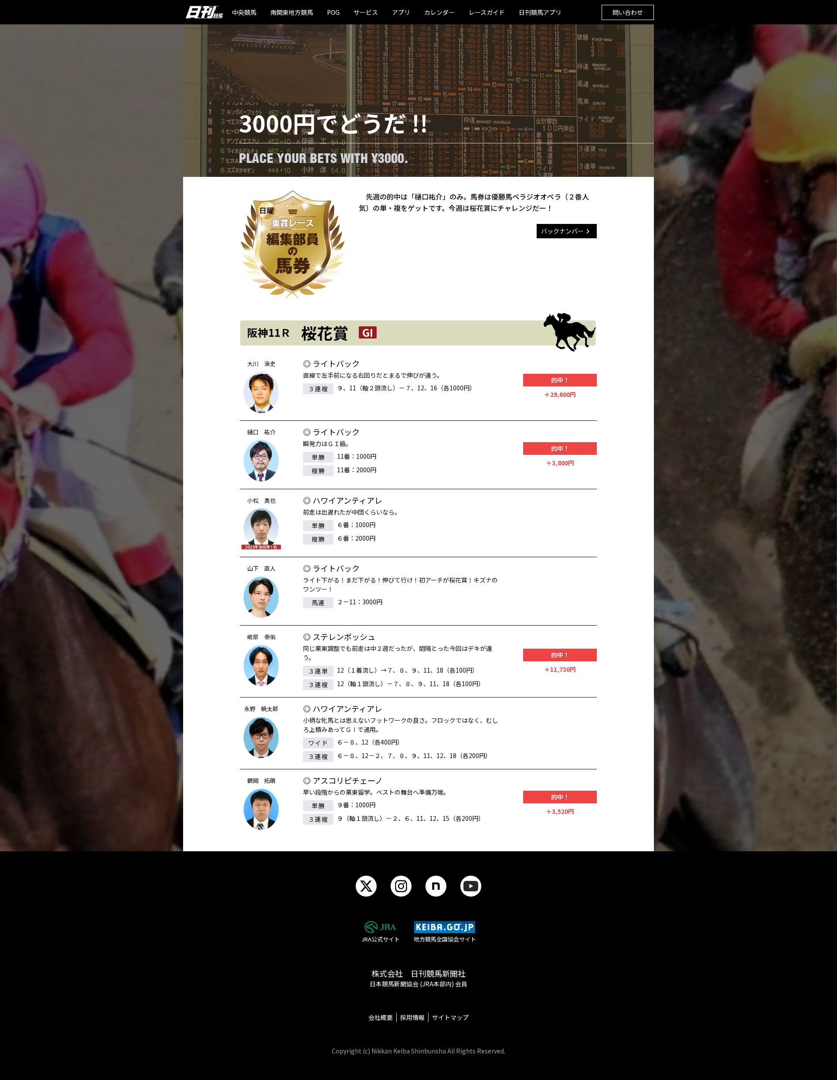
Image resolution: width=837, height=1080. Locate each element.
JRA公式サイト (380, 939)
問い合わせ (627, 12)
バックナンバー (562, 231)
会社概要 (380, 1017)
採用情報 (412, 1017)
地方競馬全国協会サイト (445, 939)
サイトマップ (450, 1017)
